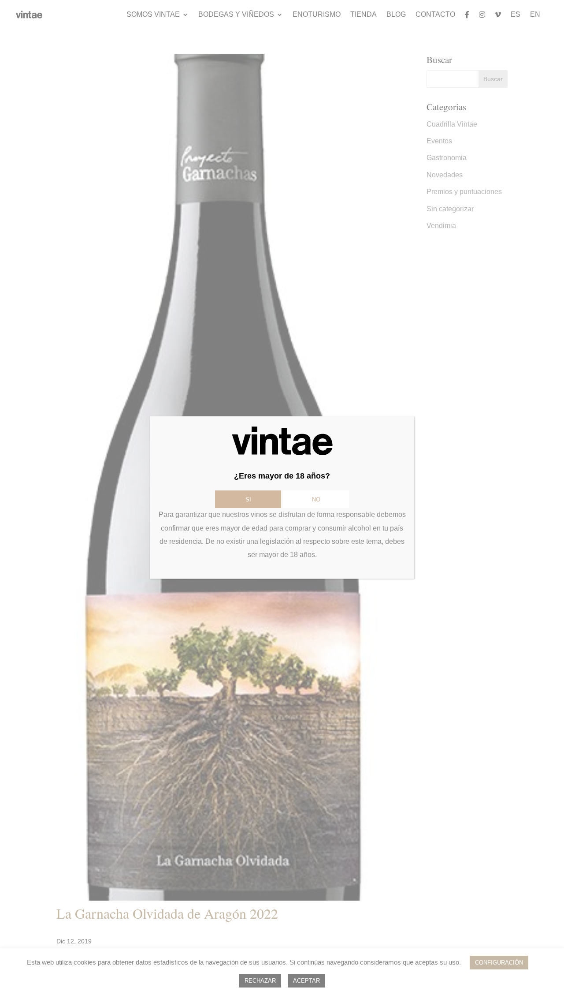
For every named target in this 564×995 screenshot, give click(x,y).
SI (248, 499)
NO (316, 499)
